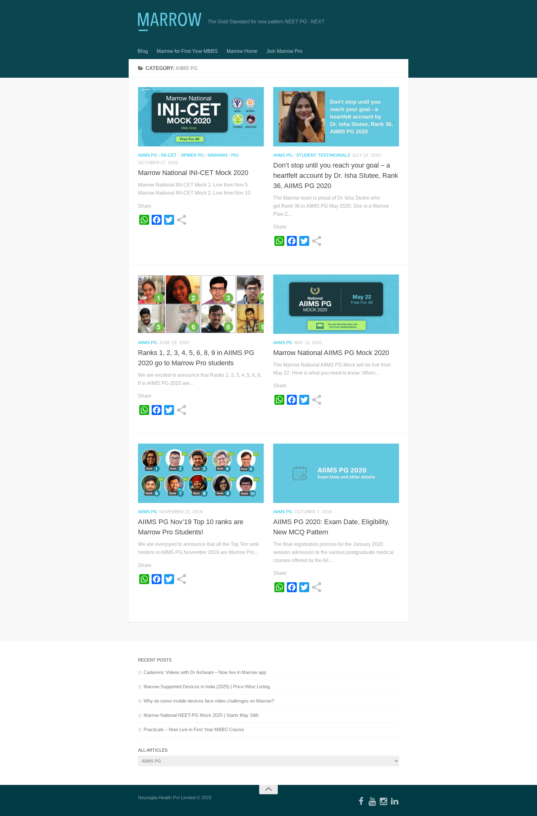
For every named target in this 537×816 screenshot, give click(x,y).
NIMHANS (217, 155)
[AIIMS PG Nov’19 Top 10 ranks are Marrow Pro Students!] (201, 473)
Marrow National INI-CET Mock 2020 (193, 173)
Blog (143, 51)
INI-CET (169, 155)
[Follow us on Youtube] (372, 801)
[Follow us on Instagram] (383, 801)
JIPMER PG (192, 155)
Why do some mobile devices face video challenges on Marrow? (209, 700)
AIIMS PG (147, 155)
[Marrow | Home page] (169, 21)
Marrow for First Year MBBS (187, 51)
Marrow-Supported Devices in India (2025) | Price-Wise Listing (207, 686)
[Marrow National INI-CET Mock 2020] (201, 116)
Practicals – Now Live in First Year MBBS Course (194, 729)
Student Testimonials (323, 155)
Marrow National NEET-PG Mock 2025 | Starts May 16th (201, 715)
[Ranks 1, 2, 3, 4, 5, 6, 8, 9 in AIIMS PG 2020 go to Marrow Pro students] (201, 304)
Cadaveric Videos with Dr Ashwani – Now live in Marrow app (205, 672)
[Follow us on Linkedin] (394, 801)
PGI (235, 155)
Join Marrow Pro (284, 51)
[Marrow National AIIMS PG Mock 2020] (336, 304)
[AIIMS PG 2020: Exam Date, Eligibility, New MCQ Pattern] (336, 473)
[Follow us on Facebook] (361, 801)
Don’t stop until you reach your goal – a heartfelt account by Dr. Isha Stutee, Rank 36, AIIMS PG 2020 (335, 175)
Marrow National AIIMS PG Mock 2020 (331, 353)
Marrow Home (242, 51)
